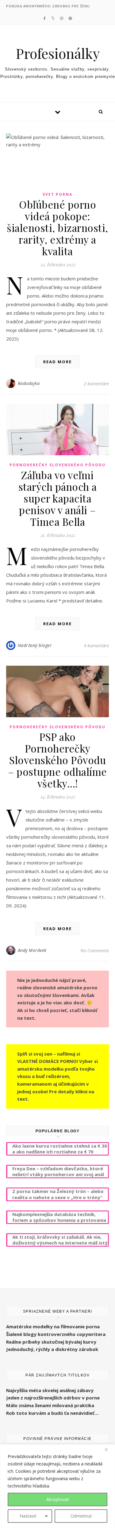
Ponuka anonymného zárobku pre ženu (48, 6)
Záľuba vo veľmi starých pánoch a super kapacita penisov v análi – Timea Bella (57, 498)
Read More (57, 361)
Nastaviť (28, 1516)
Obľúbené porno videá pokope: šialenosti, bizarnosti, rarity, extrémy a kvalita (57, 228)
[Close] (108, 1449)
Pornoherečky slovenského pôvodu (57, 465)
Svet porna (57, 194)
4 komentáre (96, 645)
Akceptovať (57, 1499)
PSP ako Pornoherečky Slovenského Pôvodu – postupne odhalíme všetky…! (57, 760)
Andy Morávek (32, 950)
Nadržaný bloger (35, 645)
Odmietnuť (81, 1516)
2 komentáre (96, 383)
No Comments (94, 950)
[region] (57, 1486)
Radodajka (29, 383)
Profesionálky (58, 53)
